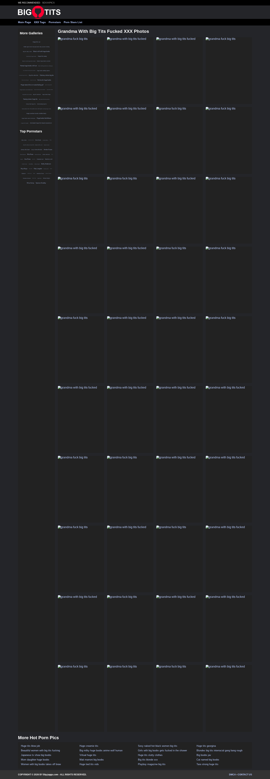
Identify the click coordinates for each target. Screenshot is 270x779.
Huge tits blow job (30, 746)
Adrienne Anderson (48, 173)
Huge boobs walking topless (43, 70)
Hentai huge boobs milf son (28, 66)
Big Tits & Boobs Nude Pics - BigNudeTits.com (32, 144)
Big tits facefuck (37, 94)
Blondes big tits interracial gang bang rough (219, 750)
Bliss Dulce (24, 140)
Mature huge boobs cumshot (43, 61)
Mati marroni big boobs (92, 759)
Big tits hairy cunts (27, 51)
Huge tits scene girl (33, 80)
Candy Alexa (45, 140)
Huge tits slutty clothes (150, 755)
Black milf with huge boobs (41, 51)
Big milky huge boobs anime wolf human (101, 750)
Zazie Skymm (23, 154)
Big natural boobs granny (44, 99)
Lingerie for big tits (24, 123)
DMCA (232, 774)
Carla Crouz (24, 164)
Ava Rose (27, 159)
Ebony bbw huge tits (31, 104)
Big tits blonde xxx (148, 759)
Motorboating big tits (42, 104)
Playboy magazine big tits (151, 764)
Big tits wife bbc (33, 75)
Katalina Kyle (29, 173)
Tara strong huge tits (207, 764)
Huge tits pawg (42, 56)
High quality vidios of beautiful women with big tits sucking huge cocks (36, 108)
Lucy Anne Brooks (36, 149)
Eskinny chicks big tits (47, 75)
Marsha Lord (48, 159)
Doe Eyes (38, 140)
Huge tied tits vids (89, 764)
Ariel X (21, 159)
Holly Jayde (37, 164)
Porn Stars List (73, 22)
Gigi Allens (30, 168)
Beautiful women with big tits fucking (40, 750)
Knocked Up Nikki (31, 140)
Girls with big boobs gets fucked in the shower (162, 750)
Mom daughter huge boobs (35, 759)
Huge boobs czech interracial (26, 89)
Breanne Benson (27, 178)
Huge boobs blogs (46, 94)
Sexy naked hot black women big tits (157, 746)
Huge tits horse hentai (27, 94)
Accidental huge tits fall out (23, 75)
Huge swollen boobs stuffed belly (36, 113)
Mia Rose (30, 154)
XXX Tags (40, 22)
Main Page (24, 22)
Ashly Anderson (46, 164)
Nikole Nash (34, 178)
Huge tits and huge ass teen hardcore (39, 89)
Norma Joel (46, 168)
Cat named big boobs (208, 759)
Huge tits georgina (206, 746)
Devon (51, 168)
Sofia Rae (39, 178)
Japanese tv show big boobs (36, 755)
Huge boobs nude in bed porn (28, 118)
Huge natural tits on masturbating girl (32, 85)
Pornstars (55, 22)
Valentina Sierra (40, 173)
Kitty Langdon (38, 168)
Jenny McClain (25, 149)
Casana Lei (40, 159)
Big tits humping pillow (48, 84)
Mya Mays (24, 168)
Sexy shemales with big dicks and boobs (29, 70)
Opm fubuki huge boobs (31, 56)
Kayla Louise (46, 144)
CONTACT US (245, 774)
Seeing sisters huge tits (30, 99)
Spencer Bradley (41, 183)
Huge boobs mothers (50, 89)
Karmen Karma (38, 154)
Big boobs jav (204, 755)
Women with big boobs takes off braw (41, 764)
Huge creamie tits (89, 746)
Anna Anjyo (46, 178)
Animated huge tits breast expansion (41, 123)
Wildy (50, 140)
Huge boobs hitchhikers (44, 118)
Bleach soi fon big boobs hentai (28, 61)
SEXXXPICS (48, 2)
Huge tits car (36, 42)
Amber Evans (48, 149)
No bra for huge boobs (44, 80)
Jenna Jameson (46, 154)
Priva (52, 154)
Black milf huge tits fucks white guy (45, 65)
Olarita (34, 173)
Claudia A (23, 173)
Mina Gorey (30, 183)
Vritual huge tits (88, 755)
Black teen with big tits (25, 80)
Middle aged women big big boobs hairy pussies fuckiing (36, 46)
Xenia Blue (31, 164)
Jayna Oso (33, 159)
